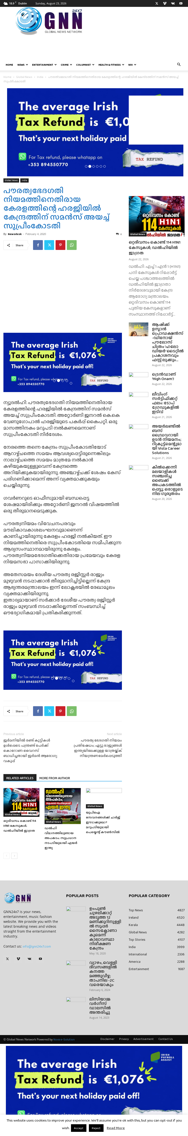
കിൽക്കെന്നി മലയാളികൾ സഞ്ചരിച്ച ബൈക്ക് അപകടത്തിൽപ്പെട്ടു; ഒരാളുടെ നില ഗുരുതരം (167, 480)
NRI (130, 65)
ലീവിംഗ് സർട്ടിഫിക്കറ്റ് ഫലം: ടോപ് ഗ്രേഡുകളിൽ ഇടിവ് (165, 403)
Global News (24, 77)
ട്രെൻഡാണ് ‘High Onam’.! (164, 376)
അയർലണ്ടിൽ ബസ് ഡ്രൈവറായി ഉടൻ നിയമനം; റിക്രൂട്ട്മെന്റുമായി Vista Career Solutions (167, 439)
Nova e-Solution (64, 1039)
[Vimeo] (164, 3)
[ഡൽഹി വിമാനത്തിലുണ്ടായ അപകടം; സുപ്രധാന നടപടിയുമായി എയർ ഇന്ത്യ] (63, 806)
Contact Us (165, 1039)
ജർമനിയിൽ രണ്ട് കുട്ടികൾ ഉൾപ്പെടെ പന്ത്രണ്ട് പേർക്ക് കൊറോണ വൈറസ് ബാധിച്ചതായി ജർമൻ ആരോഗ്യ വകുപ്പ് (30, 751)
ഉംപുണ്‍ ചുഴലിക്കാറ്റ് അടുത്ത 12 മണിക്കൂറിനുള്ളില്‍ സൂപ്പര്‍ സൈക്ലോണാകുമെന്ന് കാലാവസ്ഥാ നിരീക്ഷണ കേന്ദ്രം (105, 928)
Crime (65, 65)
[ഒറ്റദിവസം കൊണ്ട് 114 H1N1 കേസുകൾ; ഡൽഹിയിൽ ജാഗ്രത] (21, 802)
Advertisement (143, 1039)
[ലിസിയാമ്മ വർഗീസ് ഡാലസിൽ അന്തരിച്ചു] (76, 1004)
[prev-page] (6, 856)
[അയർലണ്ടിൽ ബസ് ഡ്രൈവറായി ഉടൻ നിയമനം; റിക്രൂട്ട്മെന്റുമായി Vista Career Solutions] (138, 431)
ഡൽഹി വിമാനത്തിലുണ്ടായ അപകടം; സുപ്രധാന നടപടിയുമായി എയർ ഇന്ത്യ (61, 838)
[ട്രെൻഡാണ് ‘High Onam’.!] (138, 379)
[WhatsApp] (72, 245)
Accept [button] (78, 1128)
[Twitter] (156, 3)
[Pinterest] (60, 245)
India (40, 77)
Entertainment (42, 65)
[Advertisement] (157, 120)
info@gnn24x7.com (37, 946)
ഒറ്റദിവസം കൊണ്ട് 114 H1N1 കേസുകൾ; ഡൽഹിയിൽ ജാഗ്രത (19, 825)
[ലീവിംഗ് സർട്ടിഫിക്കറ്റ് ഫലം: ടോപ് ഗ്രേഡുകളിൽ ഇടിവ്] (138, 399)
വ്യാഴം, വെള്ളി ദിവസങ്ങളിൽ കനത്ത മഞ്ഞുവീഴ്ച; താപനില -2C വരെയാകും (103, 974)
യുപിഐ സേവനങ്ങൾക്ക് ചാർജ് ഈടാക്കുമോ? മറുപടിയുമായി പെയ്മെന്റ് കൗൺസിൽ (103, 822)
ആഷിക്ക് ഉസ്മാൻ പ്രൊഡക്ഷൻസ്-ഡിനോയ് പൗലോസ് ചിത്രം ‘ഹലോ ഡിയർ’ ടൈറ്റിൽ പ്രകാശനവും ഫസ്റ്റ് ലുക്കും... (168, 342)
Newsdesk (15, 234)
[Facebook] (38, 245)
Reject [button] (96, 1128)
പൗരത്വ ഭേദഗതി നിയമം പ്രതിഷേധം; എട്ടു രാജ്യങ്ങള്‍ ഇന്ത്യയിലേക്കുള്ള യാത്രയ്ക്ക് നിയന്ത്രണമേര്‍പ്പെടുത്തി (98, 748)
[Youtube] (181, 3)
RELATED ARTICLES (20, 778)
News (20, 65)
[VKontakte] (172, 3)
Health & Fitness (109, 65)
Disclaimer (107, 1039)
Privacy (124, 1039)
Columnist (83, 65)
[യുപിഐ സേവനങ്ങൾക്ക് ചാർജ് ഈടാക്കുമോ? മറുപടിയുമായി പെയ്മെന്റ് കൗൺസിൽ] (104, 798)
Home (9, 65)
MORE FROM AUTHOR (54, 778)
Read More (116, 1128)
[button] (179, 64)
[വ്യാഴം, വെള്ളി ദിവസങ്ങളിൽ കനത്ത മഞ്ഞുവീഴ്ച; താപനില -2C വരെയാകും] (76, 967)
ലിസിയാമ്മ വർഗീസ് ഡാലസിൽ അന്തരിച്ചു (100, 1005)
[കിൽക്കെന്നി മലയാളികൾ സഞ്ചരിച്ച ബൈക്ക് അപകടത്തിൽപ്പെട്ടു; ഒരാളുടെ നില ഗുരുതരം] (138, 472)
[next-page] (14, 856)
